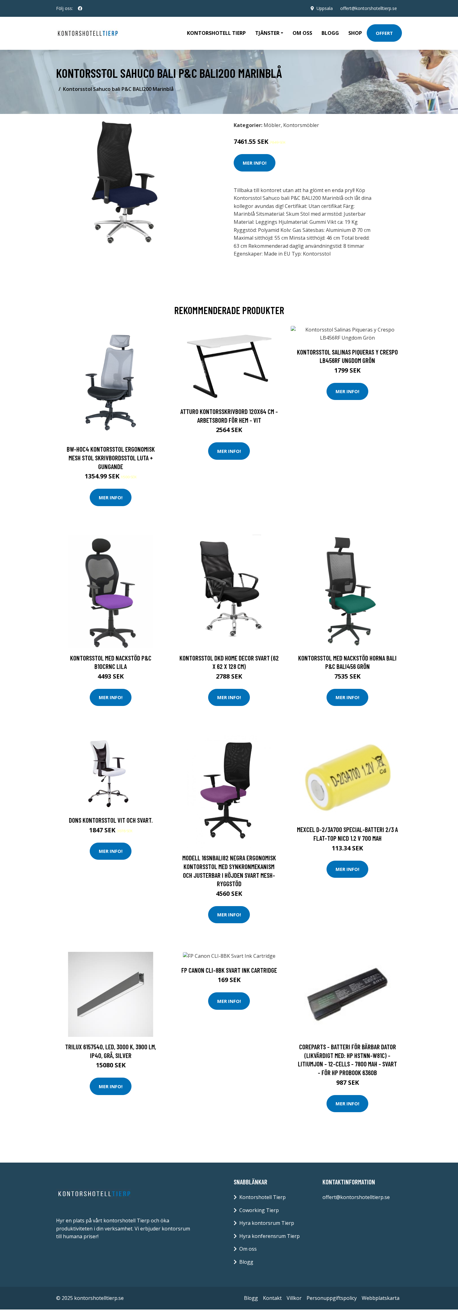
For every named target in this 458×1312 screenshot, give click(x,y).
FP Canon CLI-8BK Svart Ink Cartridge (229, 970)
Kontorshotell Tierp (216, 33)
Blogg (330, 33)
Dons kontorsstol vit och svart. (111, 820)
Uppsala (325, 8)
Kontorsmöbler (301, 125)
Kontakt (272, 1298)
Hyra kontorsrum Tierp (266, 1223)
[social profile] (80, 8)
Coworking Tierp (259, 1210)
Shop (355, 33)
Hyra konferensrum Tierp (269, 1236)
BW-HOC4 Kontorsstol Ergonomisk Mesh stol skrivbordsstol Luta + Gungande (111, 457)
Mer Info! (254, 163)
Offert (384, 33)
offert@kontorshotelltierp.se (368, 8)
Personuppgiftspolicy (332, 1298)
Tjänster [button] (267, 33)
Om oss (302, 33)
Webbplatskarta (380, 1298)
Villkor (294, 1298)
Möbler (272, 125)
